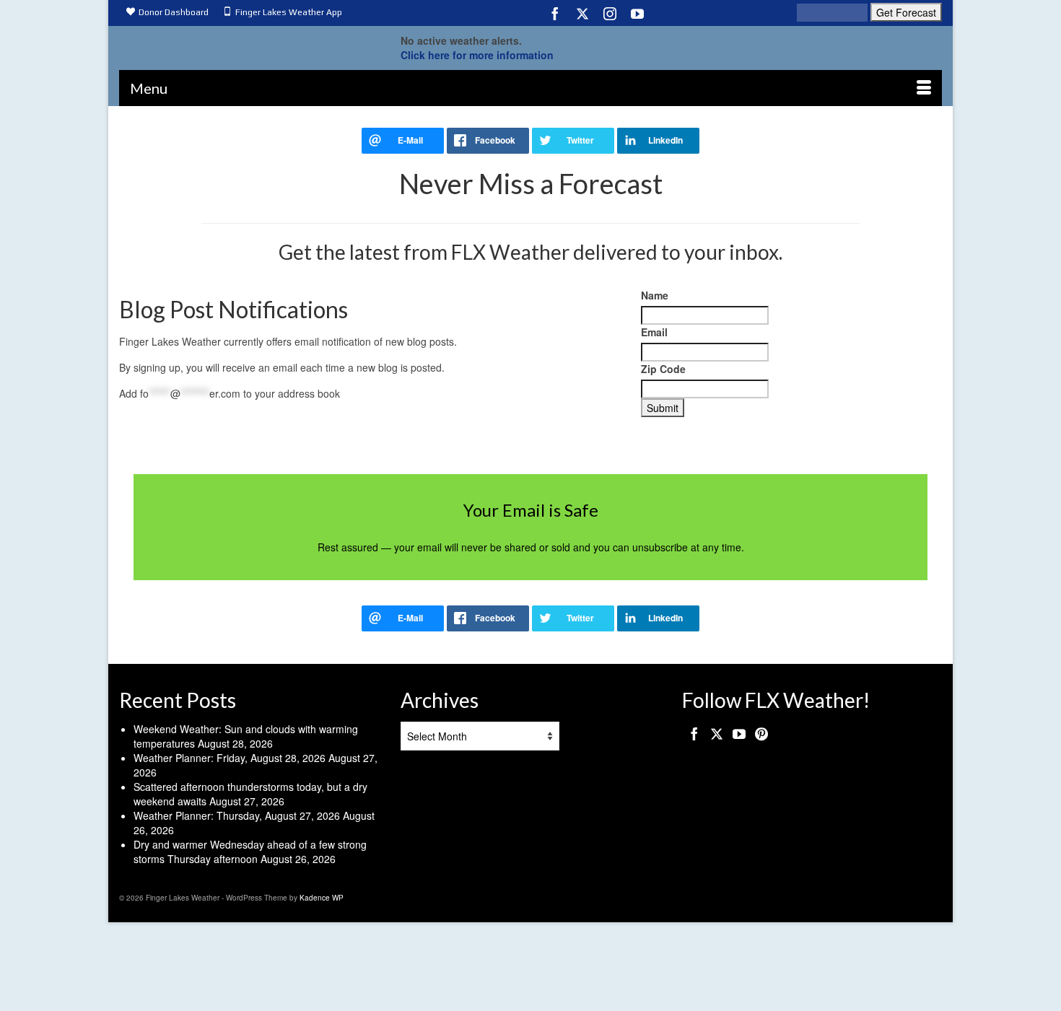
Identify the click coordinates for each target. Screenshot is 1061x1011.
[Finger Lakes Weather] (249, 44)
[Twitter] (582, 13)
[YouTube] (637, 13)
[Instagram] (610, 13)
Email (654, 332)
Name (654, 295)
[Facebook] (555, 13)
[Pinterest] (761, 733)
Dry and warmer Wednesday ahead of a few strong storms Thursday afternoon (250, 851)
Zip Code (663, 369)
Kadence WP (322, 898)
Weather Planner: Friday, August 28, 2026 (230, 757)
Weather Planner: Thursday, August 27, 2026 (237, 815)
